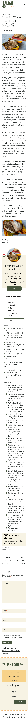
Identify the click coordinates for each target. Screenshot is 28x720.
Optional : (12, 305)
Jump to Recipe (8, 30)
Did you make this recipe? (13, 314)
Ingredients (11, 302)
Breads (8, 14)
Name (5, 611)
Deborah (5, 24)
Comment (6, 583)
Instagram (14, 543)
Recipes (4, 14)
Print (14, 289)
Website (5, 630)
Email (4, 620)
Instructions (11, 311)
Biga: (11, 308)
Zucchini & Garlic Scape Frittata (6, 560)
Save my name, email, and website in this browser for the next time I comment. (14, 636)
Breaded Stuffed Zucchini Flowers (21, 560)
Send (20, 702)
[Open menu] (24, 4)
